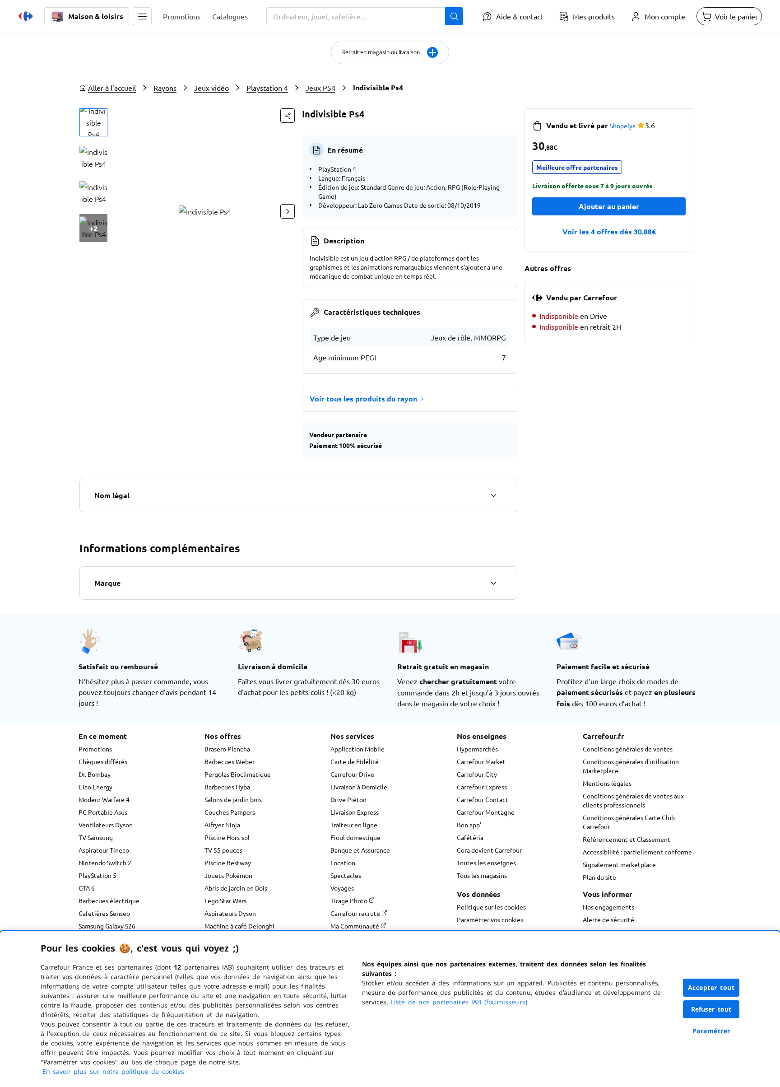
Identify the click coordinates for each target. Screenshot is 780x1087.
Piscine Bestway (227, 862)
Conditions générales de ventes (628, 749)
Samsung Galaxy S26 (107, 926)
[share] (287, 115)
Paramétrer (711, 1030)
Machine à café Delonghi (239, 926)
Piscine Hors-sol (227, 837)
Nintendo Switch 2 (105, 862)
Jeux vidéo (211, 87)
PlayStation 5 (97, 875)
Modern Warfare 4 (104, 799)
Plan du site (599, 877)
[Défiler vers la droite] (287, 211)
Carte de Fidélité (354, 761)
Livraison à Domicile (358, 787)
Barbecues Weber (229, 761)
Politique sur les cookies (491, 907)
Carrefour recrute (355, 913)
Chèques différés (103, 761)
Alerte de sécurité (608, 919)
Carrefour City (477, 774)
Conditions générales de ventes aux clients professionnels (633, 800)
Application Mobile (357, 749)
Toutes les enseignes (486, 862)
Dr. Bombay (95, 774)
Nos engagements (608, 907)
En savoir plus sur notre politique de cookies (113, 1071)
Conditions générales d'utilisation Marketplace (631, 765)
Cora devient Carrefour (489, 850)
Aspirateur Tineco (104, 850)
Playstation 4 (267, 87)
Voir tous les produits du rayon (363, 398)
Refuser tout (711, 1009)
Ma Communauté (355, 926)
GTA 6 (87, 888)
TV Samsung (96, 837)
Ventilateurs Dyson (106, 825)
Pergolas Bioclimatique (237, 774)
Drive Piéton (348, 799)
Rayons (164, 87)
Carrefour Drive (352, 774)
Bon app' (469, 825)
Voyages (342, 888)
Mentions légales (607, 783)
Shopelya (623, 125)
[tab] (93, 122)
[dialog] (390, 1009)
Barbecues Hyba (227, 787)
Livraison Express (354, 812)
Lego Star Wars (225, 900)
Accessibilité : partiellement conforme (637, 852)
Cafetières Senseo (104, 913)
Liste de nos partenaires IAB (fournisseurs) (459, 1002)
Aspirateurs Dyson (230, 913)
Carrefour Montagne (486, 812)
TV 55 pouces (223, 850)
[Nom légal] (493, 495)
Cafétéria (470, 837)
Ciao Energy (95, 787)
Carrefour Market (481, 761)
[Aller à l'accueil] (25, 16)
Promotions (95, 749)
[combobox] (364, 16)
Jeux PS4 (320, 87)
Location (342, 862)
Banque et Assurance (360, 850)
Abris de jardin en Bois (235, 888)
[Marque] (493, 583)
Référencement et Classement (626, 839)
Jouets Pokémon (228, 875)
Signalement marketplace (619, 864)
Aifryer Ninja (222, 825)
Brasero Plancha (227, 749)
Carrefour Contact (482, 799)
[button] (142, 16)
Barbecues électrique (109, 900)
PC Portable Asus (103, 812)
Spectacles (345, 875)
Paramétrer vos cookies (490, 919)
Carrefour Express (482, 787)
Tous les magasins (482, 875)
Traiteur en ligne (353, 825)
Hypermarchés (477, 749)
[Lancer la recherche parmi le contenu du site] (454, 16)
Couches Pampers (229, 812)
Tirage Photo (349, 900)
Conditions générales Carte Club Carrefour (629, 821)
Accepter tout (711, 987)
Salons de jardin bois (233, 799)
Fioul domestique (355, 837)
